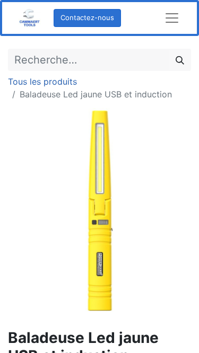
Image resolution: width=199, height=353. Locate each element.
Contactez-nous (87, 17)
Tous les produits (42, 81)
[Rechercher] (180, 60)
